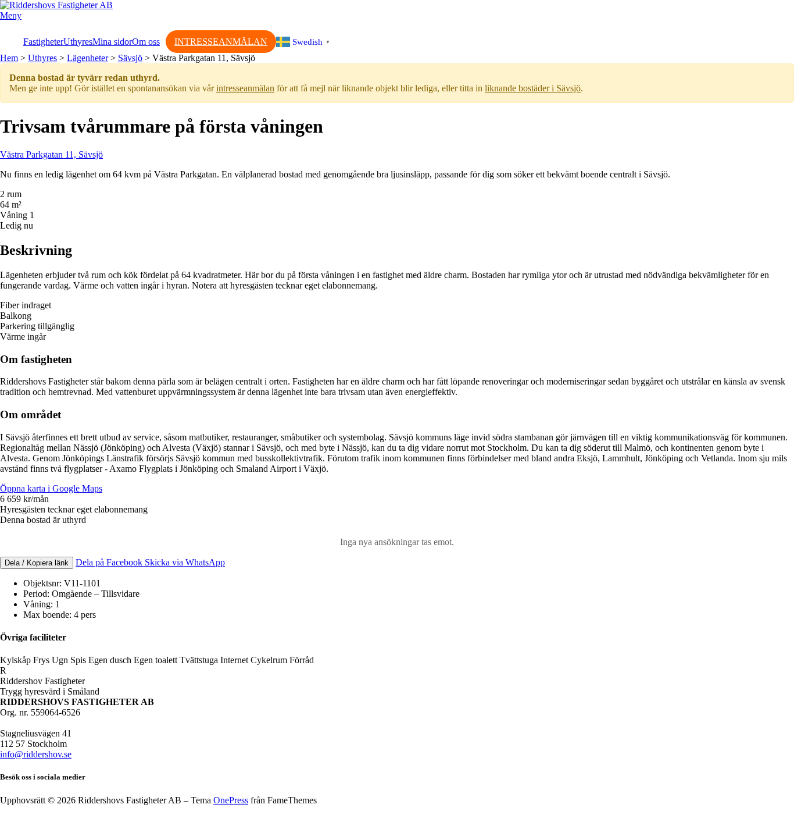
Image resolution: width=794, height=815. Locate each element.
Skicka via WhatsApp (185, 562)
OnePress (230, 800)
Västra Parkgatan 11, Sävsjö (51, 154)
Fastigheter (43, 42)
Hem (9, 58)
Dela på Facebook (110, 562)
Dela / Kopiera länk (37, 562)
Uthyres (77, 42)
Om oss (146, 42)
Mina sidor (112, 42)
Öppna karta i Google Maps (51, 488)
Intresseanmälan (220, 42)
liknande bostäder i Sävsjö (533, 88)
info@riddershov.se (35, 754)
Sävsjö (130, 58)
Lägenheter (87, 58)
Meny (11, 15)
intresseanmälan (245, 88)
